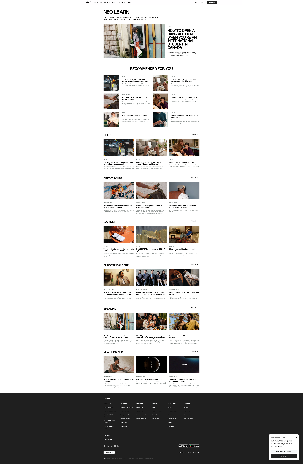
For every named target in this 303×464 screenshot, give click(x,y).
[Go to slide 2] (151, 61)
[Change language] (197, 2)
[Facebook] (104, 446)
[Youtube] (115, 446)
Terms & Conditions (186, 452)
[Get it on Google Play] (194, 446)
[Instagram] (118, 446)
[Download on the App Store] (183, 446)
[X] (111, 446)
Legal (178, 452)
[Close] (296, 437)
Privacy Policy (196, 452)
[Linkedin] (108, 446)
